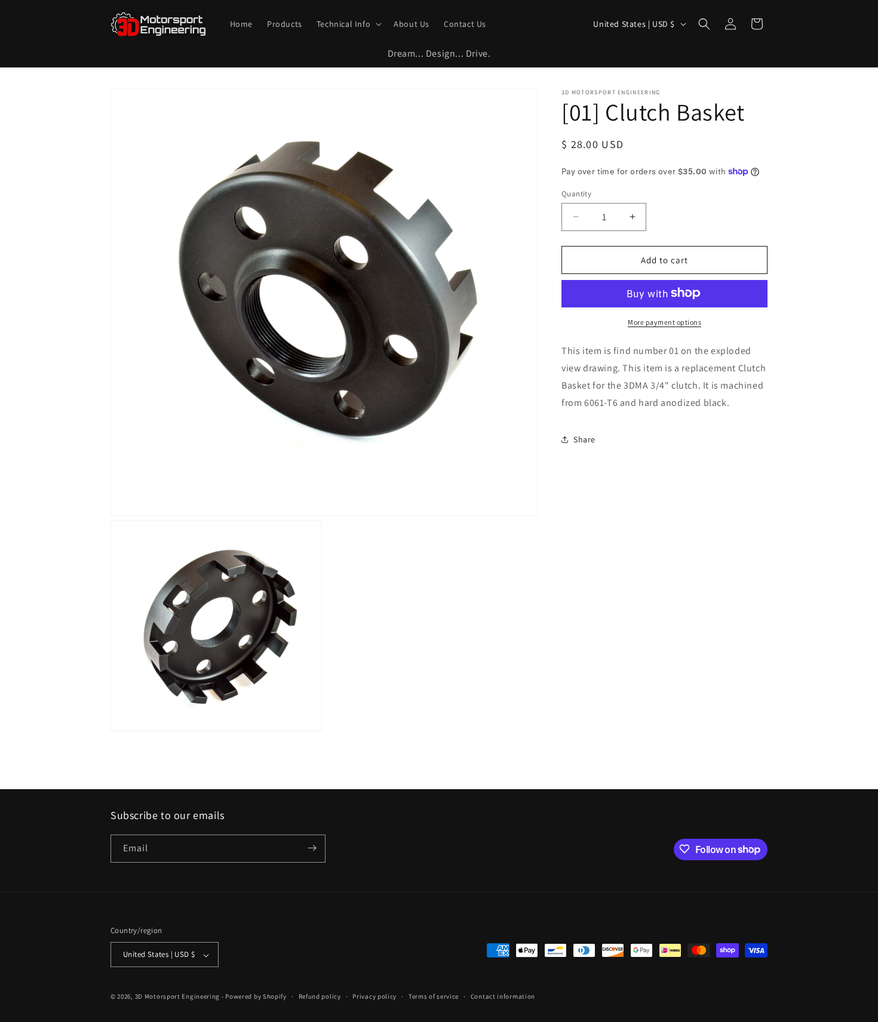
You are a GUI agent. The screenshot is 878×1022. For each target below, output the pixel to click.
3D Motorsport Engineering (177, 997)
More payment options (664, 321)
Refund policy (320, 996)
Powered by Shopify (256, 997)
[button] (347, 23)
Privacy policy (374, 996)
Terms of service (434, 996)
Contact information (503, 996)
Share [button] (584, 438)
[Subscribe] (312, 848)
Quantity (576, 193)
